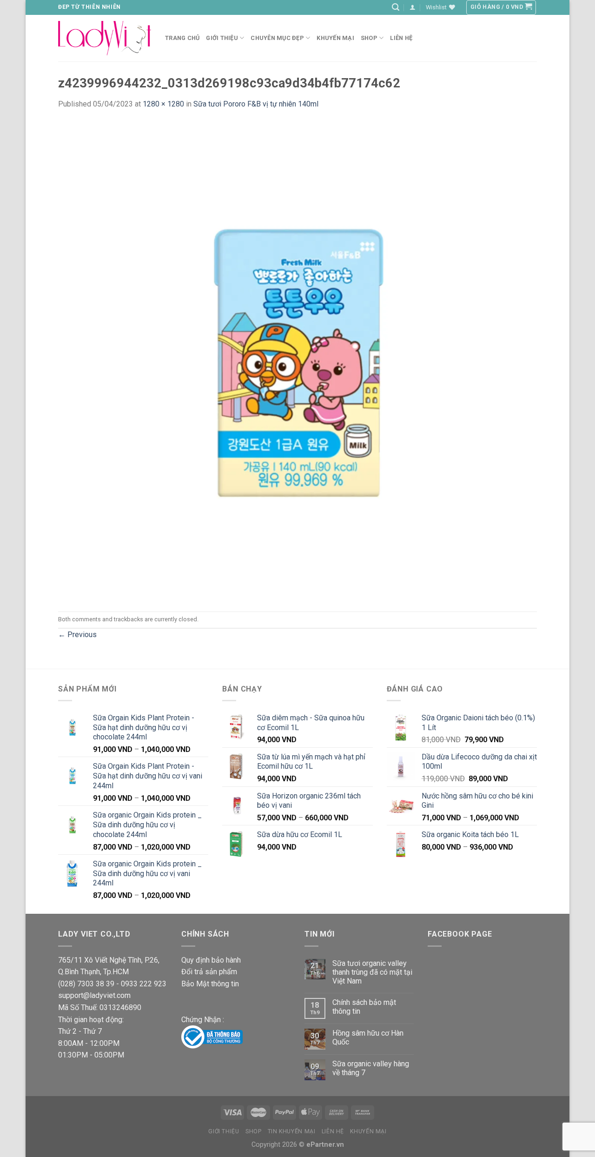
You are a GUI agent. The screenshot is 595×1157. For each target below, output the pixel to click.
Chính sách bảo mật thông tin (364, 1007)
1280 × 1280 (163, 104)
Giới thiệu (223, 1131)
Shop (369, 37)
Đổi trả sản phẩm (209, 971)
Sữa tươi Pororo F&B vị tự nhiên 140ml (255, 104)
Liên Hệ (333, 1131)
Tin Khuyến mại (292, 1131)
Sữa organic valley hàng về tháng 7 (370, 1068)
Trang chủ (182, 37)
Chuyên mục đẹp (277, 37)
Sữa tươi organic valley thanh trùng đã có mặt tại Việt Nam (372, 972)
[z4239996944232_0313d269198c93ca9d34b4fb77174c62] (297, 360)
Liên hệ (401, 37)
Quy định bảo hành (211, 960)
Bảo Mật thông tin (210, 983)
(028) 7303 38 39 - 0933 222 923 (112, 983)
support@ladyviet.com (94, 995)
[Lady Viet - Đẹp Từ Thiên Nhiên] (104, 38)
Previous (77, 634)
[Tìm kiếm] (395, 7)
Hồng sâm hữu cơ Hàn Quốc (367, 1037)
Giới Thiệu (222, 37)
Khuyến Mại (335, 37)
